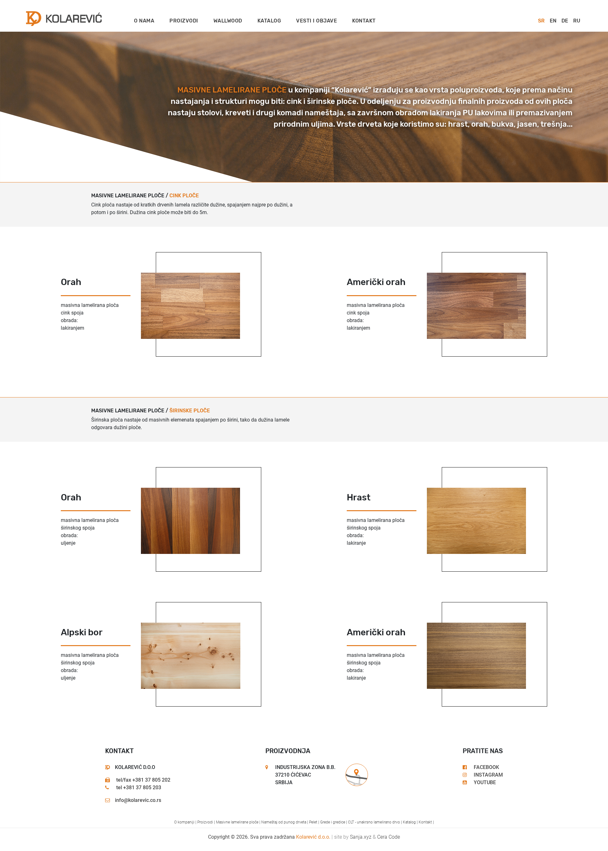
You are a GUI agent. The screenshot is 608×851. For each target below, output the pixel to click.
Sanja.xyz (360, 837)
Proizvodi (183, 21)
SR (541, 21)
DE (564, 21)
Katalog (269, 21)
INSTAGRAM (487, 775)
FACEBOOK (485, 767)
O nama (144, 21)
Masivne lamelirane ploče (237, 822)
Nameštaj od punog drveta (283, 822)
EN (553, 21)
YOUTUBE (484, 782)
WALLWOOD (227, 21)
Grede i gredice (332, 822)
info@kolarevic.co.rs (138, 800)
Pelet (313, 822)
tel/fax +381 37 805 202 (142, 780)
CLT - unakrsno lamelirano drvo (374, 822)
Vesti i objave (316, 21)
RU (576, 21)
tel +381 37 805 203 (138, 787)
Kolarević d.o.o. (313, 837)
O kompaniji (184, 822)
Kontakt (364, 21)
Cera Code (388, 837)
